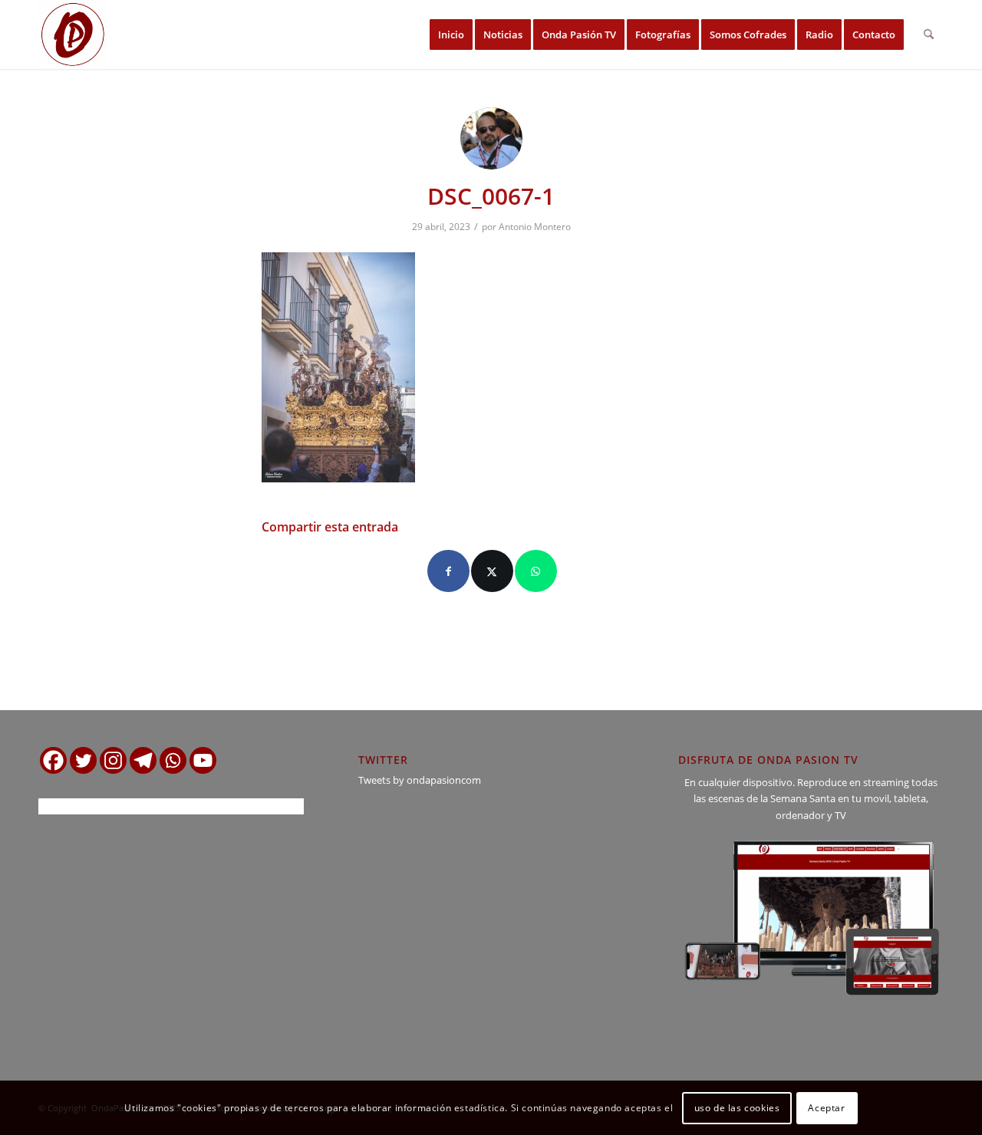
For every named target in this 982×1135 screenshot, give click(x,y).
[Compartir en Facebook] (448, 571)
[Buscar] (929, 34)
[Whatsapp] (173, 760)
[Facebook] (53, 760)
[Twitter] (83, 760)
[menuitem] (451, 34)
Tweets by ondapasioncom (419, 780)
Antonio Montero (535, 226)
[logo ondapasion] (72, 34)
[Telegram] (143, 760)
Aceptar (826, 1107)
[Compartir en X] (492, 571)
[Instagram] (113, 760)
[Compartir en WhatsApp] (536, 571)
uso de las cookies (737, 1107)
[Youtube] (202, 760)
